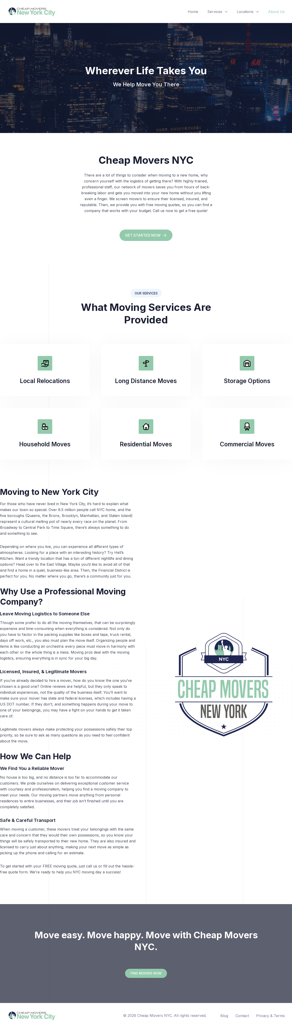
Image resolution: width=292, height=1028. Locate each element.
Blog (224, 1015)
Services (214, 11)
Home (193, 11)
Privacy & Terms (270, 1015)
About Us (276, 11)
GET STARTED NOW (143, 235)
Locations (245, 11)
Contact (242, 1015)
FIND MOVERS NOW (146, 973)
